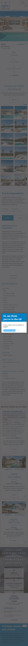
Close (17, 330)
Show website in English (9, 330)
